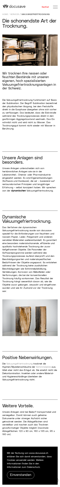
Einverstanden (20, 475)
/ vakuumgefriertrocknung (35, 14)
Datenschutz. (33, 467)
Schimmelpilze (43, 367)
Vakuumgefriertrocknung (19, 364)
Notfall (46, 7)
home (5, 14)
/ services (14, 14)
